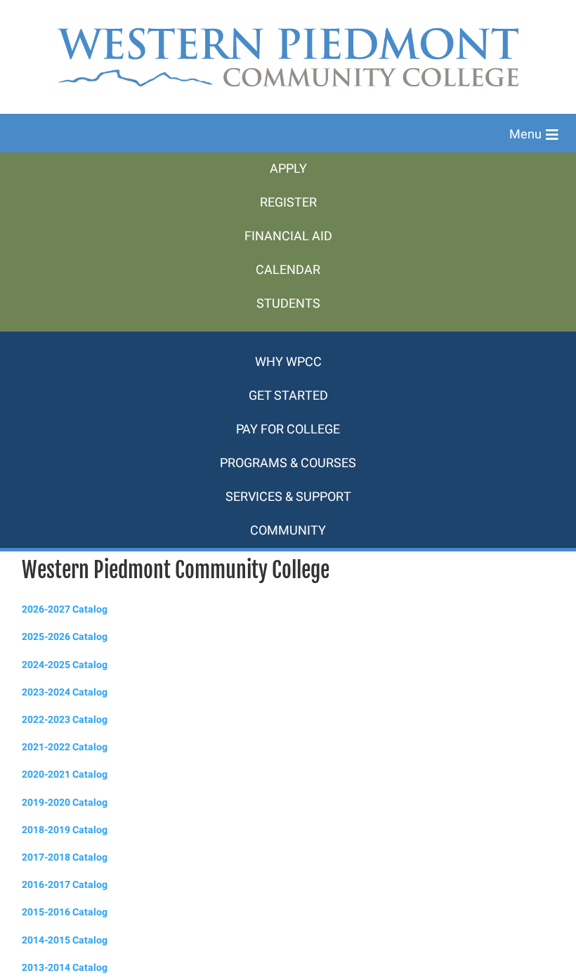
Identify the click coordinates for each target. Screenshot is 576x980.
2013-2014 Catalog (64, 967)
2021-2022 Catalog (64, 747)
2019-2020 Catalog (64, 802)
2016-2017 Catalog (64, 884)
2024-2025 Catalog (64, 665)
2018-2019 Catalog (64, 830)
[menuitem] (288, 169)
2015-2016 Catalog (64, 912)
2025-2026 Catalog (64, 636)
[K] (288, 339)
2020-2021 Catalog (64, 774)
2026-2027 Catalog (64, 609)
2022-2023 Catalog (64, 719)
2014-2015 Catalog (64, 940)
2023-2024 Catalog (64, 692)
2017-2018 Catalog (64, 857)
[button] (534, 134)
